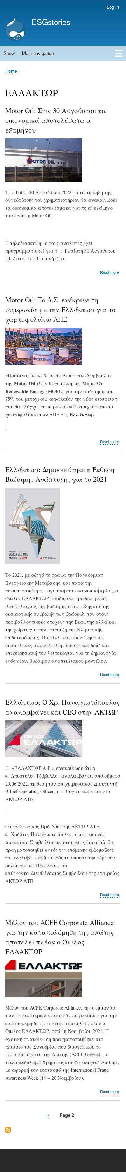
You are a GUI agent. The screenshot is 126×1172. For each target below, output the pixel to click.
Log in (113, 6)
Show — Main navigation (29, 53)
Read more (109, 272)
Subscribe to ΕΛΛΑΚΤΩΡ (8, 1130)
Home (11, 70)
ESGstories (50, 21)
